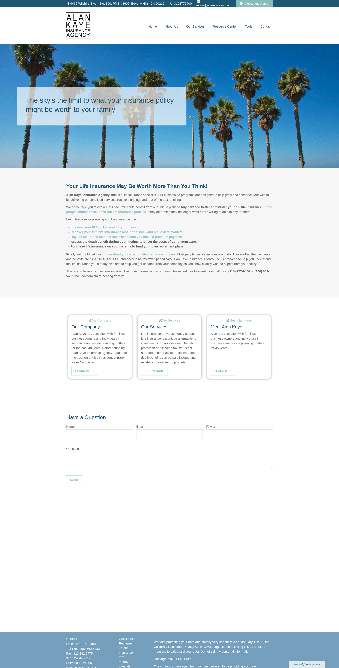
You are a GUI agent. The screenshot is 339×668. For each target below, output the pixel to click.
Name (70, 426)
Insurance (126, 652)
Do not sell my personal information (225, 651)
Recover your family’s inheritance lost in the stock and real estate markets (127, 232)
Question (72, 449)
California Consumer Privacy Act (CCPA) (182, 647)
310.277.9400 (86, 644)
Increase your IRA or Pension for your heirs (103, 227)
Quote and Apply (256, 3)
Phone (210, 426)
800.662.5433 (90, 649)
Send (74, 479)
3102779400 (183, 3)
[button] (152, 26)
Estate (123, 648)
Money (123, 662)
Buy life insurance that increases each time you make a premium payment (126, 237)
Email (140, 426)
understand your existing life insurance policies (139, 254)
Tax (121, 657)
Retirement (126, 643)
